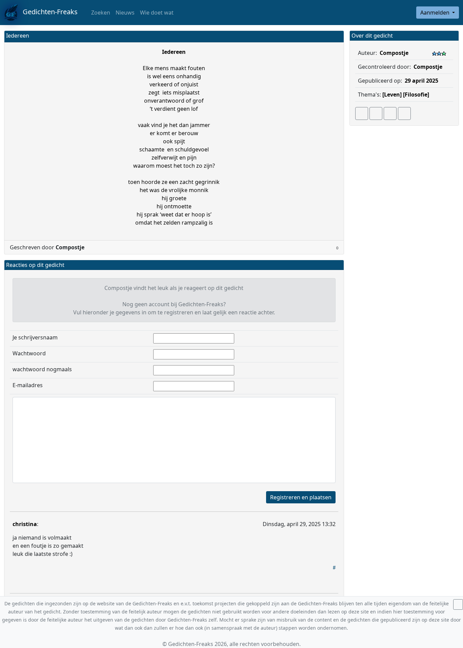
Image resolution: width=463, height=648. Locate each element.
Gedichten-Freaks (48, 11)
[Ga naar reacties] (361, 113)
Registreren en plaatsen (300, 497)
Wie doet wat (157, 12)
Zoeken (100, 12)
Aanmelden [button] (435, 12)
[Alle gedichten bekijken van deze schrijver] (390, 113)
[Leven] (392, 94)
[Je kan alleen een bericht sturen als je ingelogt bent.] (404, 113)
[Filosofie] (416, 94)
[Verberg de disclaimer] (458, 604)
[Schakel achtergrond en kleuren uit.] (336, 36)
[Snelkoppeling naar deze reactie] (334, 567)
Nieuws (125, 12)
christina (25, 524)
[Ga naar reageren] (375, 113)
